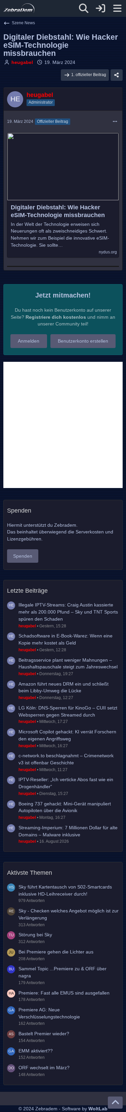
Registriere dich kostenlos (56, 317)
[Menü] (117, 8)
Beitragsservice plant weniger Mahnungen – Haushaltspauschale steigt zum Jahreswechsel (68, 663)
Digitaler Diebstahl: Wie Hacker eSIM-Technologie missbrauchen (58, 211)
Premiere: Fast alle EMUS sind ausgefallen (64, 993)
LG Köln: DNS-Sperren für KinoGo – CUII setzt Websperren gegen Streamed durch (67, 711)
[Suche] (83, 8)
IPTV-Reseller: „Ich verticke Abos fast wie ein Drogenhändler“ (65, 783)
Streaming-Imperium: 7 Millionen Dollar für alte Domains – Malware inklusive (68, 831)
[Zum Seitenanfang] (115, 1103)
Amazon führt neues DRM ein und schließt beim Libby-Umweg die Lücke (63, 687)
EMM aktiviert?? (35, 1050)
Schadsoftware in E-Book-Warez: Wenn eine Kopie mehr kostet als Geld (65, 639)
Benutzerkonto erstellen (83, 341)
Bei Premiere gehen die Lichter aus (55, 951)
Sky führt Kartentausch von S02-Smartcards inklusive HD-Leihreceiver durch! (65, 890)
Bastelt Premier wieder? (43, 1033)
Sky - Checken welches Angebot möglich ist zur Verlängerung (68, 914)
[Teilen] (117, 75)
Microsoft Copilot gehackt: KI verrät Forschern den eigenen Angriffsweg (67, 735)
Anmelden (28, 341)
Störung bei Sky (35, 934)
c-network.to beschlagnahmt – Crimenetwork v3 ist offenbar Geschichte (66, 759)
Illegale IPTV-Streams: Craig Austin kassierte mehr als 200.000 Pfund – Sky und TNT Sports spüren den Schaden (68, 611)
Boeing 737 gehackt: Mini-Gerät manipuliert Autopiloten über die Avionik (64, 807)
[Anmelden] (100, 8)
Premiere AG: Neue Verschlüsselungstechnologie (49, 1013)
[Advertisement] (63, 425)
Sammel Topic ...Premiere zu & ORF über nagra (62, 972)
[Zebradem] (19, 8)
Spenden (22, 556)
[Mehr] (115, 121)
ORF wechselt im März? (44, 1067)
